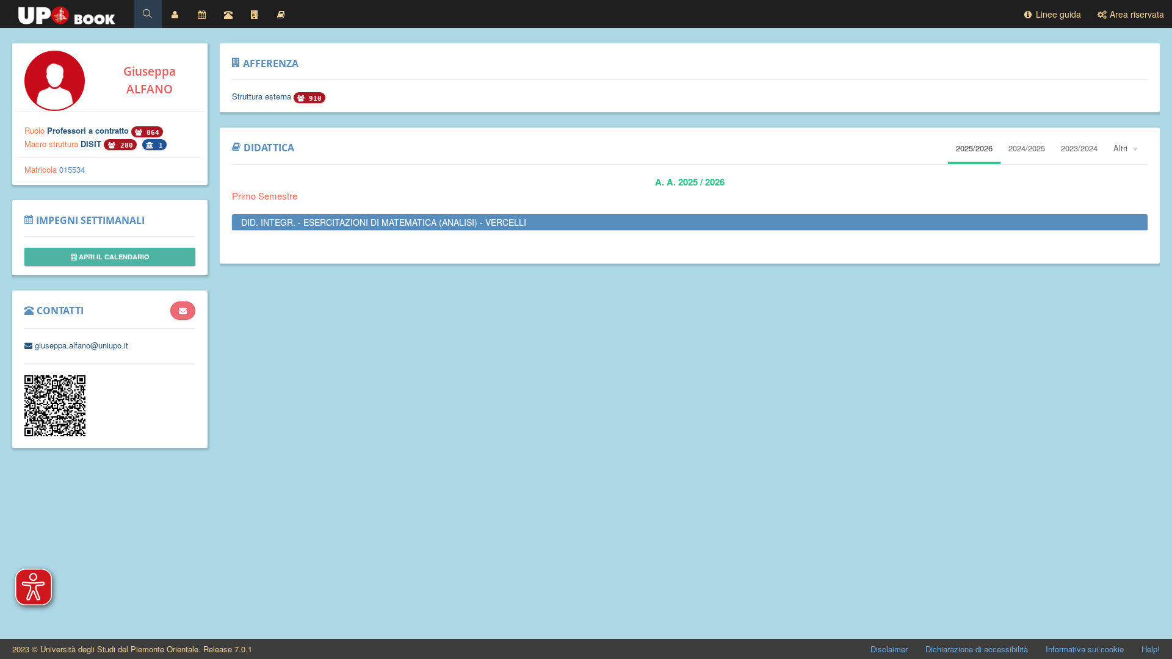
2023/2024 (1079, 148)
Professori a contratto (89, 130)
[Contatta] (182, 310)
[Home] (66, 12)
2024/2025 (1026, 148)
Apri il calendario (113, 256)
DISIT (92, 143)
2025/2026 (974, 148)
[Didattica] (281, 14)
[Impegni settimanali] (201, 14)
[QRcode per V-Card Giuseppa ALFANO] (54, 433)
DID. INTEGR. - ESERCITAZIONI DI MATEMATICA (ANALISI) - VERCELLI (383, 222)
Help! (1150, 649)
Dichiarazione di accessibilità (976, 649)
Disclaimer (889, 649)
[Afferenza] (254, 14)
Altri (1121, 148)
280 (124, 145)
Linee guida (1057, 14)
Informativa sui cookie (1085, 649)
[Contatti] (228, 14)
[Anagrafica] (175, 14)
